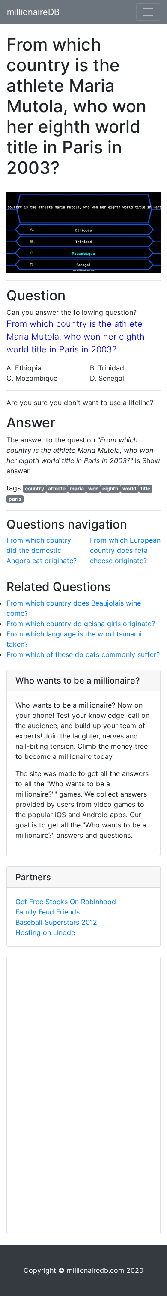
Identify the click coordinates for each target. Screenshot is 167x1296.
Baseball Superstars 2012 (56, 922)
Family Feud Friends (47, 912)
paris (15, 499)
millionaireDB (33, 12)
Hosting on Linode (45, 932)
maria (77, 488)
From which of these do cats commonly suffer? (83, 654)
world (129, 488)
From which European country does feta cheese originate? (125, 550)
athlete (57, 488)
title (145, 488)
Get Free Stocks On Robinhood (65, 901)
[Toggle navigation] (148, 12)
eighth (110, 488)
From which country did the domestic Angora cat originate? (41, 550)
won (93, 488)
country (34, 488)
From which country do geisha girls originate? (80, 623)
